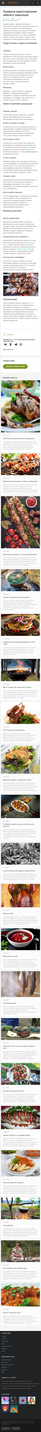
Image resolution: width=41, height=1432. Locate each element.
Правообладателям (7, 1365)
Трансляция (5, 1341)
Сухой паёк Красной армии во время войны (19, 871)
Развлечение (9, 20)
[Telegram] (15, 344)
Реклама (4, 1367)
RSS (2, 1372)
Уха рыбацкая (8, 1225)
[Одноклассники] (10, 344)
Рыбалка (4, 1348)
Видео (3, 1344)
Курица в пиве (8, 913)
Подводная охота (6, 1346)
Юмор (3, 1351)
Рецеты (16, 20)
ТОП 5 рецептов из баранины (14, 730)
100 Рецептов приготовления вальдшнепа (18, 438)
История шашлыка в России (13, 1091)
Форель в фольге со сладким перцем (16, 1135)
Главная (3, 1336)
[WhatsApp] (21, 344)
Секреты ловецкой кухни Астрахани (16, 597)
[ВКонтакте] (5, 344)
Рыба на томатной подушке (13, 1182)
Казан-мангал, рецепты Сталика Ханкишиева (20, 554)
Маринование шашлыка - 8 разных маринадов (20, 481)
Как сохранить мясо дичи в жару (15, 1268)
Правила (4, 1369)
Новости (4, 1339)
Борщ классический (10, 956)
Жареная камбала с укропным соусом (17, 780)
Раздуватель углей (24, 249)
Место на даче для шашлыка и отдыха (17, 687)
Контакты (4, 1362)
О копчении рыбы (9, 1003)
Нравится (10, 334)
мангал (29, 150)
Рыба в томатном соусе (11, 1312)
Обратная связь (6, 1360)
